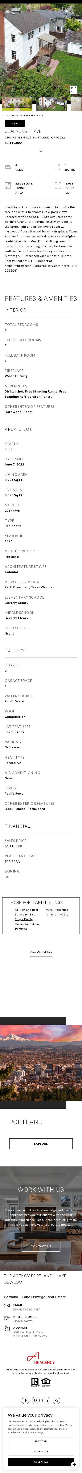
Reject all (41, 1441)
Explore (41, 1143)
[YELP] (56, 1400)
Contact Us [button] (41, 1246)
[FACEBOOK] (25, 1400)
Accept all (41, 1461)
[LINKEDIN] (46, 1400)
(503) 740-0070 (22, 1321)
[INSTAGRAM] (36, 1400)
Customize (41, 1451)
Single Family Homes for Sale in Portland (27, 924)
